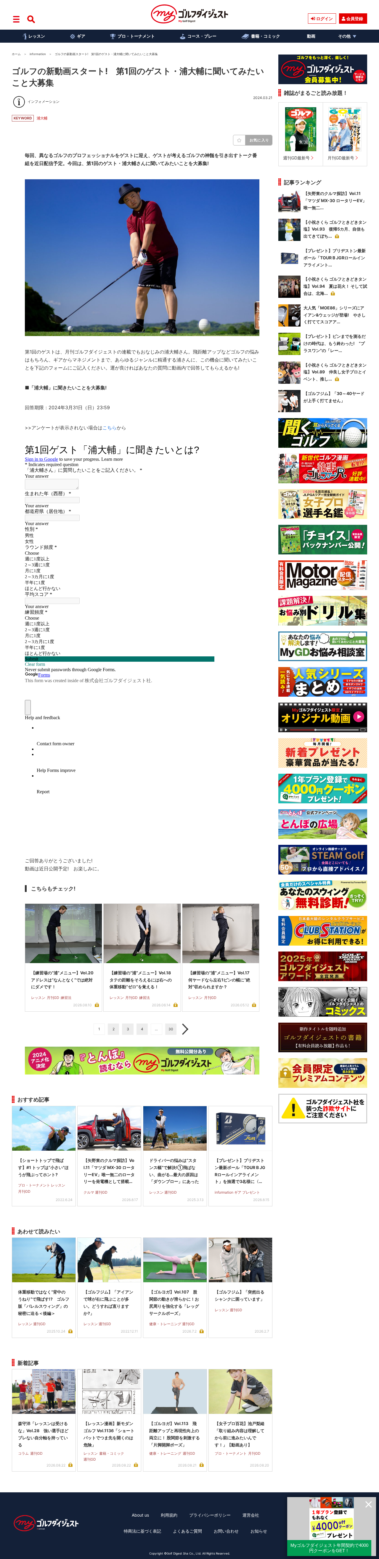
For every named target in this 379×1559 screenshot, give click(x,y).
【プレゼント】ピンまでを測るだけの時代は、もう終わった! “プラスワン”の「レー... (334, 343)
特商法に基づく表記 (142, 1531)
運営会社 (251, 1515)
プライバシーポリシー (210, 1515)
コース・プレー (201, 36)
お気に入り (259, 140)
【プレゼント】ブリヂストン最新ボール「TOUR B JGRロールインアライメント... (334, 257)
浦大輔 (42, 118)
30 (170, 1029)
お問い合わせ (226, 1531)
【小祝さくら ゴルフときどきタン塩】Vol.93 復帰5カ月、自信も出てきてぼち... (335, 229)
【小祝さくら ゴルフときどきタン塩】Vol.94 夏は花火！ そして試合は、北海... (335, 286)
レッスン (36, 36)
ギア (81, 36)
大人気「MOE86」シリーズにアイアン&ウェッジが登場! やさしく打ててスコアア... (334, 314)
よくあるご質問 (187, 1531)
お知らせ (258, 1531)
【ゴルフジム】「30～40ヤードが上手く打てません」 (333, 397)
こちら (109, 428)
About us (140, 1515)
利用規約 (169, 1515)
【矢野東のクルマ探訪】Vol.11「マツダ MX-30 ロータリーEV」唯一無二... (335, 200)
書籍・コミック (265, 36)
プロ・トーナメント (136, 36)
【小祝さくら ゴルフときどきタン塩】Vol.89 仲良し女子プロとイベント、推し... (335, 372)
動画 (311, 36)
